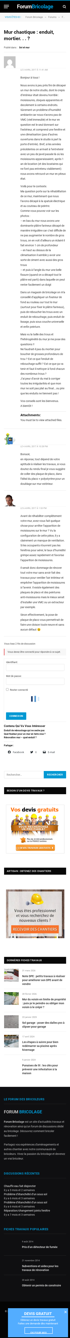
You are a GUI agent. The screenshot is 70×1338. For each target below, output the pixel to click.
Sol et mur (24, 47)
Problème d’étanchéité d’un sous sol (25, 1194)
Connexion (16, 716)
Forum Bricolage (34, 17)
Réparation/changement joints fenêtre (27, 1210)
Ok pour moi (38, 1332)
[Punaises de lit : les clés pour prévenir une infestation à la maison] (11, 1064)
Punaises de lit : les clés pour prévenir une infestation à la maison (40, 1069)
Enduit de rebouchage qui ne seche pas (24, 730)
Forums (52, 17)
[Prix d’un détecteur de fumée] (11, 1246)
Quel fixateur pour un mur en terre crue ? (25, 734)
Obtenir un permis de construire (41, 1285)
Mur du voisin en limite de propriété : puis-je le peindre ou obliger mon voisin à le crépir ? (44, 1003)
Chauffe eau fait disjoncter (20, 1186)
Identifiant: (12, 662)
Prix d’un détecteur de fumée (40, 1247)
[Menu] (6, 6)
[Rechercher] (64, 6)
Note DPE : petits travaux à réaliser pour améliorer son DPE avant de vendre (43, 980)
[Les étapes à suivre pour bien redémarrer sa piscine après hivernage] (11, 1041)
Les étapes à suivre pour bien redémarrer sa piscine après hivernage (40, 1045)
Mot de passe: (14, 676)
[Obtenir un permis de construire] (11, 1284)
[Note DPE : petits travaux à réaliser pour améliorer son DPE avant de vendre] (11, 975)
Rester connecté (19, 689)
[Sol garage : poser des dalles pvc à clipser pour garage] (11, 1021)
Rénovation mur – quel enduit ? (20, 737)
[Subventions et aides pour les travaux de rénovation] (11, 1265)
